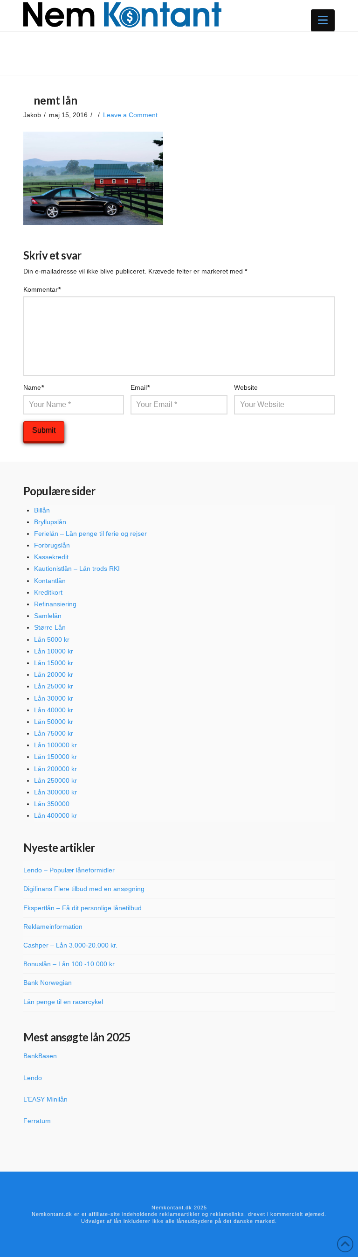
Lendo (32, 1077)
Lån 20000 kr (53, 674)
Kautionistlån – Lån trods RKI (77, 568)
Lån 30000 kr (53, 698)
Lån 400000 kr (55, 815)
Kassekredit (51, 557)
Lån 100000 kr (55, 745)
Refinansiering (55, 604)
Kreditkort (48, 592)
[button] (323, 20)
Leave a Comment (130, 115)
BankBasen (40, 1056)
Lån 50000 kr (53, 721)
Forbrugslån (52, 545)
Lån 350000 (51, 804)
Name (33, 387)
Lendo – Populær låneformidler (69, 870)
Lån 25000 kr (53, 686)
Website (246, 387)
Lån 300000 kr (55, 792)
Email (140, 387)
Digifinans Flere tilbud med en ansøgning (84, 888)
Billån (42, 510)
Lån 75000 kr (53, 733)
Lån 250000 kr (55, 780)
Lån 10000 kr (53, 651)
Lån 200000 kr (55, 768)
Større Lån (50, 627)
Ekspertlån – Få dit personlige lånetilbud (82, 908)
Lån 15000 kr (53, 663)
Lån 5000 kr (51, 639)
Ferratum (37, 1120)
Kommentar (42, 289)
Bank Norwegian (47, 982)
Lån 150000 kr (55, 756)
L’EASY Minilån (45, 1099)
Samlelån (48, 615)
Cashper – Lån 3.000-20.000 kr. (70, 945)
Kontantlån (50, 580)
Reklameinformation (53, 926)
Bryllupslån (50, 522)
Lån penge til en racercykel (63, 1001)
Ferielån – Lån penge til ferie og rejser (90, 533)
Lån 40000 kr (53, 710)
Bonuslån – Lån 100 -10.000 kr (69, 964)
